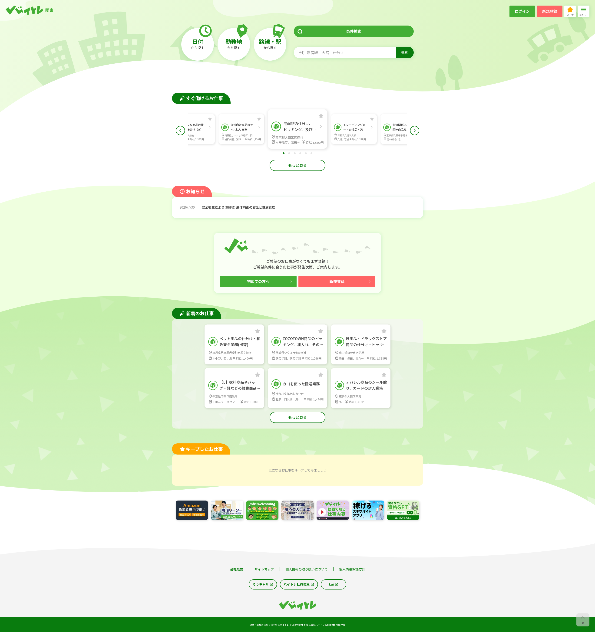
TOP (582, 623)
